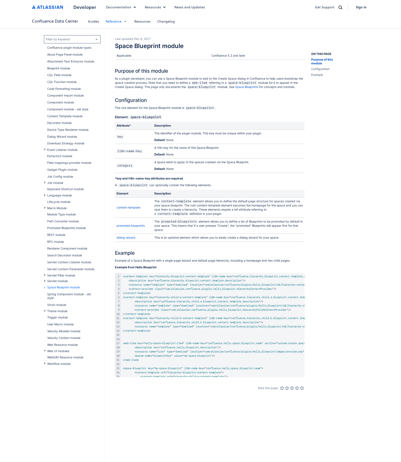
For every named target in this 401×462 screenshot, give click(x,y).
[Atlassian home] (47, 7)
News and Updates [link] (189, 7)
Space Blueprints (246, 87)
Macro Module (57, 208)
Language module (59, 195)
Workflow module (59, 363)
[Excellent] (302, 388)
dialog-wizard (126, 237)
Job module (55, 183)
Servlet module (57, 281)
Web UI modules (58, 351)
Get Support (325, 7)
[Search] (340, 7)
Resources (142, 21)
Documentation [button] (118, 7)
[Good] (296, 388)
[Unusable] (281, 388)
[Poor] (286, 388)
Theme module (57, 311)
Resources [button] (153, 7)
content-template (128, 207)
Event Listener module (62, 149)
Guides (93, 21)
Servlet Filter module (61, 275)
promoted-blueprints (131, 225)
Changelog (166, 21)
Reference (113, 21)
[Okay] (291, 388)
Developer (84, 7)
